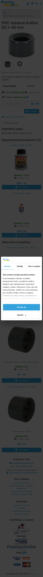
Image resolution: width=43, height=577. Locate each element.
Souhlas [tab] (7, 266)
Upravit (20, 315)
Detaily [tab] (20, 266)
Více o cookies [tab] (34, 266)
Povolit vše (21, 307)
